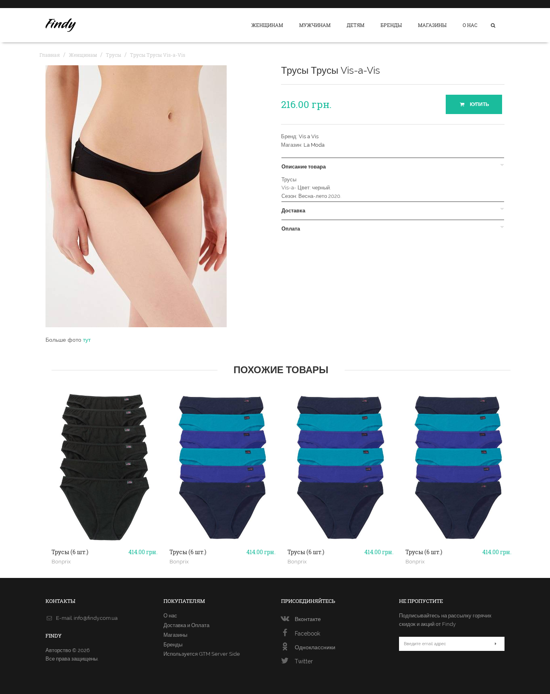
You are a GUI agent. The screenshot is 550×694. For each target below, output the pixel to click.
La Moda (314, 145)
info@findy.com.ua (96, 618)
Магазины (432, 25)
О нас (470, 25)
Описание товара (303, 167)
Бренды (391, 25)
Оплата (290, 229)
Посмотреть (104, 541)
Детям (355, 25)
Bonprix (61, 561)
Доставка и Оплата (186, 625)
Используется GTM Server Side (201, 654)
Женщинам (267, 25)
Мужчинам (315, 25)
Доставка (293, 211)
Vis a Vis (308, 136)
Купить (479, 104)
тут (87, 340)
